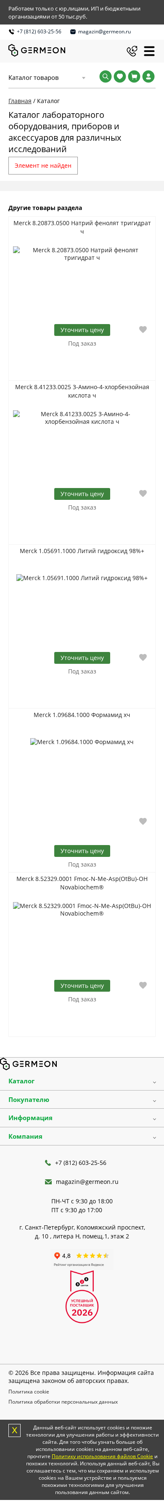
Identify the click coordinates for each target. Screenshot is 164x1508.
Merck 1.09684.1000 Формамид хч (82, 715)
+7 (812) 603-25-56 (39, 31)
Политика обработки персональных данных (63, 1401)
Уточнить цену (82, 851)
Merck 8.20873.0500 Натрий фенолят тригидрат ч (82, 227)
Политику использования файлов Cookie (102, 1456)
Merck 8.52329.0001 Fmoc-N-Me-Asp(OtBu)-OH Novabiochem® (82, 883)
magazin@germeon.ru (104, 31)
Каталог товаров (33, 77)
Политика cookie (28, 1391)
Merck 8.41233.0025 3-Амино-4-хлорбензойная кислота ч (82, 391)
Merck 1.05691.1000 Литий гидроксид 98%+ (82, 551)
